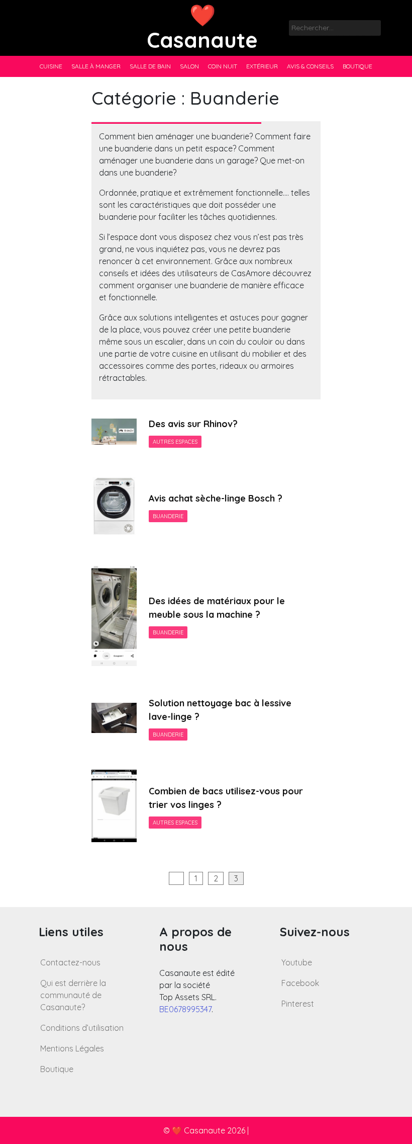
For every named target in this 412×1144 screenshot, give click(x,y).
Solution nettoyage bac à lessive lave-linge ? (220, 709)
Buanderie (168, 516)
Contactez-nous (70, 962)
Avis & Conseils (310, 66)
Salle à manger (96, 66)
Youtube (296, 962)
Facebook (300, 983)
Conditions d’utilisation (82, 1028)
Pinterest (297, 1004)
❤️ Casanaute (202, 27)
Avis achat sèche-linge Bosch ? (215, 498)
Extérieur (262, 66)
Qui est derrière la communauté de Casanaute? (73, 995)
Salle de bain (150, 66)
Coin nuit (222, 66)
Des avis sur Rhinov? (193, 424)
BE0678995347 (185, 1009)
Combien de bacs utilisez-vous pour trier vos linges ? (226, 797)
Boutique (357, 66)
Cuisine (51, 66)
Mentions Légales (72, 1048)
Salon (189, 66)
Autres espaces (175, 441)
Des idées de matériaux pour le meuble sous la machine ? (217, 607)
